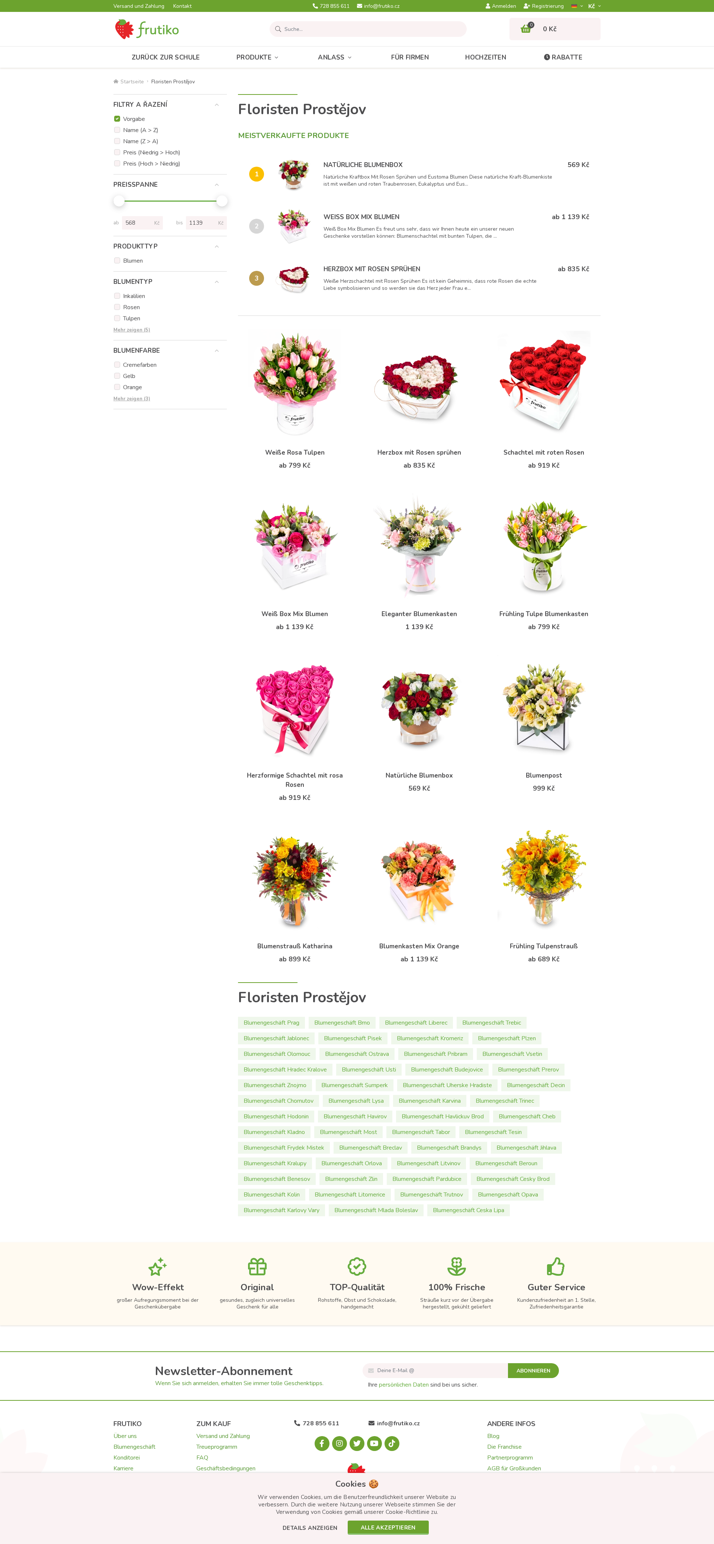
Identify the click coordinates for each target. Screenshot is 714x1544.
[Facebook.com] (322, 1443)
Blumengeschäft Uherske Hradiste (447, 1085)
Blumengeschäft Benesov (277, 1179)
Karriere (123, 1468)
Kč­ (592, 6)
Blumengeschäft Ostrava (357, 1054)
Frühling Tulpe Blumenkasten (543, 614)
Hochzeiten (485, 57)
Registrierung (548, 6)
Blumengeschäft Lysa (356, 1101)
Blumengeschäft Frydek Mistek (284, 1148)
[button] (310, 1529)
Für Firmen (410, 57)
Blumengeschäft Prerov (528, 1070)
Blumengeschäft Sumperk (354, 1085)
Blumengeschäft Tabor (421, 1132)
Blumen (133, 261)
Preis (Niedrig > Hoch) (151, 152)
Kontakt (182, 6)
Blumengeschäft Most (348, 1132)
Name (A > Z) (140, 130)
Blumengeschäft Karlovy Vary (281, 1210)
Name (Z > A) (140, 141)
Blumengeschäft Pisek (353, 1038)
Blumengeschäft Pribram (435, 1054)
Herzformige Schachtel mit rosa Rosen (295, 780)
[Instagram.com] (339, 1443)
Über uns (125, 1436)
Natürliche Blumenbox (363, 165)
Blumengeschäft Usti (369, 1070)
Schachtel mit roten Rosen (544, 452)
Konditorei (126, 1458)
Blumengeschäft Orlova (351, 1163)
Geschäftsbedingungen (225, 1468)
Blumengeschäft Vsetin (512, 1054)
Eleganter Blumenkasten (419, 614)
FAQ (202, 1458)
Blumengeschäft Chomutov (278, 1101)
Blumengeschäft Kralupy (275, 1163)
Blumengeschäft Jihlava (526, 1148)
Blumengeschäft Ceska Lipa (468, 1210)
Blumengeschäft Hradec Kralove (285, 1070)
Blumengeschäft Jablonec (276, 1038)
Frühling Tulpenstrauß (544, 946)
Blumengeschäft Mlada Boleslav (376, 1210)
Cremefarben (140, 365)
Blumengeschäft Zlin (351, 1179)
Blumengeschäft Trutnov (431, 1195)
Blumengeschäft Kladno (274, 1132)
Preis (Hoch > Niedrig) (151, 164)
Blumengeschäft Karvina (430, 1101)
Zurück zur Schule (166, 57)
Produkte (254, 57)
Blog (493, 1436)
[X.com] (357, 1443)
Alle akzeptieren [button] (388, 1527)
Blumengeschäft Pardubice (426, 1179)
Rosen (131, 307)
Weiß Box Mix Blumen (361, 217)
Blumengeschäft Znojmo (275, 1085)
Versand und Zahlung (138, 6)
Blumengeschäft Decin (536, 1085)
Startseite (132, 81)
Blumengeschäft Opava (508, 1195)
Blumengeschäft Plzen (507, 1038)
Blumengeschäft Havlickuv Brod (443, 1116)
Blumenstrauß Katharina (294, 946)
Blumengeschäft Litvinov (428, 1163)
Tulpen (131, 318)
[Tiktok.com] (392, 1443)
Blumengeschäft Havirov (355, 1116)
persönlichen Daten (404, 1385)
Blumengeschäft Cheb (527, 1116)
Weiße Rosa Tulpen (295, 452)
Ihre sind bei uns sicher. (423, 1385)
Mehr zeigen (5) (131, 330)
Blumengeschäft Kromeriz (430, 1038)
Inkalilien (134, 296)
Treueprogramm (216, 1447)
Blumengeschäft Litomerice (350, 1195)
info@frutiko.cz (381, 6)
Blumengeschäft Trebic (491, 1023)
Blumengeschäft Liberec (416, 1023)
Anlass (331, 57)
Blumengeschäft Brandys (449, 1148)
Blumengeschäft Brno (342, 1023)
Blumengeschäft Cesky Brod (513, 1179)
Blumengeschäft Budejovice (447, 1070)
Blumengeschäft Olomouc (277, 1054)
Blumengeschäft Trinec (505, 1101)
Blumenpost (544, 775)
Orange (132, 387)
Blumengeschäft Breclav (370, 1148)
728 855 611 (335, 6)
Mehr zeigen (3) (131, 398)
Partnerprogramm (510, 1458)
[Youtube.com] (374, 1443)
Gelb (129, 376)
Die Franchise (504, 1447)
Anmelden (504, 6)
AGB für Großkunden (514, 1468)
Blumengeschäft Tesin (493, 1132)
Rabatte (567, 57)
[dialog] (357, 1508)
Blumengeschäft (134, 1447)
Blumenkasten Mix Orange (419, 946)
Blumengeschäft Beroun (506, 1163)
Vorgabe (134, 119)
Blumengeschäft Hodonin (276, 1116)
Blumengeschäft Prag (271, 1023)
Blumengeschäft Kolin (272, 1195)
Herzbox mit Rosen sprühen (372, 269)
